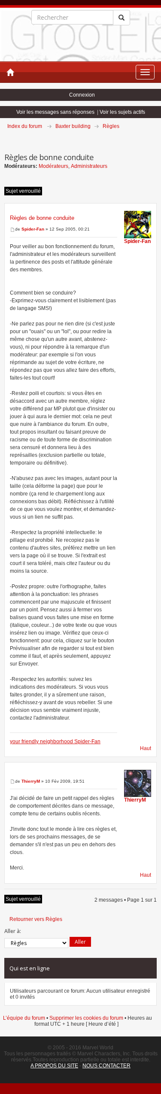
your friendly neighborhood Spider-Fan (55, 741)
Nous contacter (106, 1066)
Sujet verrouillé (23, 191)
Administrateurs (89, 166)
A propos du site (54, 1066)
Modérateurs (53, 166)
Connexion (82, 95)
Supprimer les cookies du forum (86, 1018)
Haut (145, 748)
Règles (111, 126)
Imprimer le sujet (156, 138)
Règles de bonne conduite (42, 218)
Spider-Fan (32, 229)
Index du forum (24, 126)
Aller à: (12, 931)
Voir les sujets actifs (122, 112)
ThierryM (30, 781)
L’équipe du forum (24, 1018)
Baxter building (73, 126)
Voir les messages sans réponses (55, 112)
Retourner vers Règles (35, 919)
